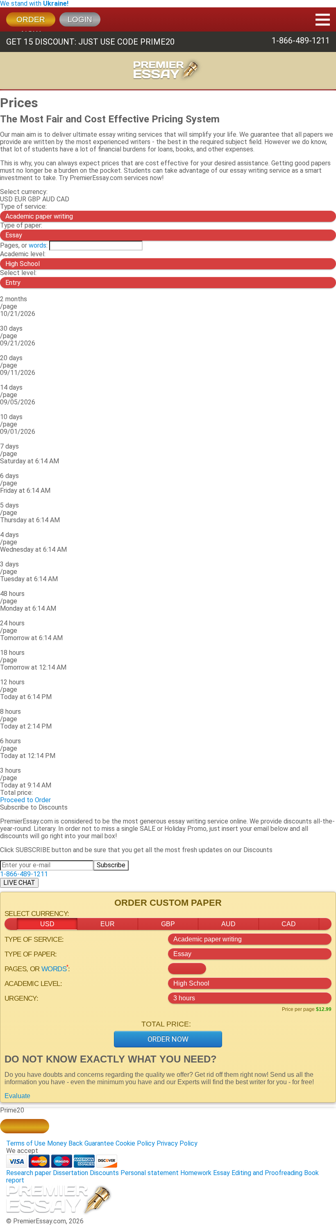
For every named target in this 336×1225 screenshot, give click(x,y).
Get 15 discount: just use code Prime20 (90, 42)
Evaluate (17, 1095)
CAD (63, 199)
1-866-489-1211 (301, 40)
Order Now (168, 1039)
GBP (34, 199)
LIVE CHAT (19, 883)
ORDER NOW (30, 21)
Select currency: (24, 192)
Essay (221, 1173)
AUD (48, 199)
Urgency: (21, 998)
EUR (20, 199)
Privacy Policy (177, 1143)
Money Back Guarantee (80, 1143)
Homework (195, 1173)
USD (6, 199)
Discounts (104, 1173)
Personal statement (149, 1173)
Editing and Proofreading (267, 1173)
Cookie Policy (135, 1143)
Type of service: (23, 206)
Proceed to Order (25, 800)
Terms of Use (25, 1143)
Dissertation (70, 1173)
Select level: (18, 273)
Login (80, 19)
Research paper (28, 1173)
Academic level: (22, 254)
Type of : (21, 225)
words (37, 245)
